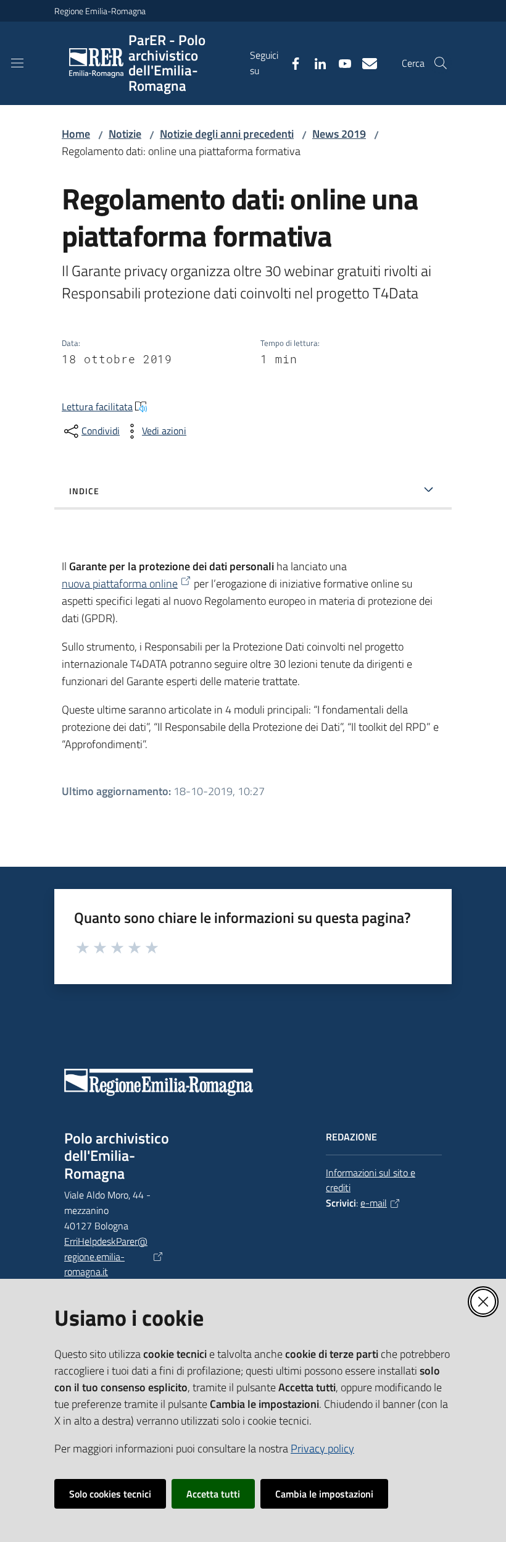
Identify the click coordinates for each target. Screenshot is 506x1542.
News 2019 (339, 133)
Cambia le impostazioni (324, 1493)
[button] (440, 63)
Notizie (125, 133)
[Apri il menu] (17, 63)
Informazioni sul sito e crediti (370, 1180)
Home (76, 133)
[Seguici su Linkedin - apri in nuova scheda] (315, 62)
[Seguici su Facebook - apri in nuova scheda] (290, 62)
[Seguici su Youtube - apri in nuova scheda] (340, 62)
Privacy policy (322, 1448)
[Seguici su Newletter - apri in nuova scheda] (364, 62)
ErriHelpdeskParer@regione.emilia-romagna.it (105, 1256)
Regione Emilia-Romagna (100, 10)
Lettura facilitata (97, 406)
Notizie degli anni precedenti (227, 133)
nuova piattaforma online (120, 583)
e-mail (373, 1202)
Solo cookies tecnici (110, 1493)
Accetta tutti (213, 1493)
